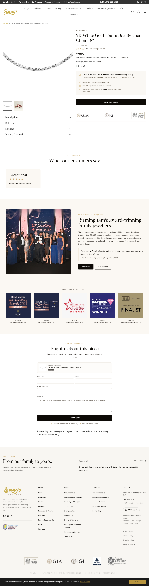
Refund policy (128, 536)
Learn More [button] (85, 582)
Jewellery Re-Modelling (100, 497)
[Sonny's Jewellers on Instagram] (145, 2)
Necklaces (42, 497)
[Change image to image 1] (7, 106)
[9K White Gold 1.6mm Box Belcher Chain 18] (38, 64)
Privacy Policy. (118, 467)
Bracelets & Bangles (46, 511)
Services (41, 529)
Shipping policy (128, 540)
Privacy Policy (52, 434)
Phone (43, 386)
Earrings (41, 506)
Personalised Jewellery (47, 520)
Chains (41, 502)
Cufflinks (41, 515)
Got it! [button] (137, 582)
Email (77, 377)
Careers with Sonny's (72, 532)
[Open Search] (132, 12)
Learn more (124, 58)
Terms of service (129, 544)
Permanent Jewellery (100, 506)
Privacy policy (128, 531)
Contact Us (68, 537)
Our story (86, 267)
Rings (40, 493)
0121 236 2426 (128, 499)
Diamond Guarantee (72, 520)
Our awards (103, 267)
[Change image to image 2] (18, 106)
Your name (40, 377)
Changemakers (69, 511)
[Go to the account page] (138, 12)
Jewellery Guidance (99, 502)
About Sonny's (69, 493)
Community (68, 506)
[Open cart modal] (144, 12)
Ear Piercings (97, 511)
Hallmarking (68, 515)
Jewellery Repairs (98, 493)
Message (40, 396)
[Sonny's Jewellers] (10, 12)
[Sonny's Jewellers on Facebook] (138, 2)
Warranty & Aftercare (72, 502)
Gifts (40, 524)
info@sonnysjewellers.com (133, 503)
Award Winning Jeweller (73, 497)
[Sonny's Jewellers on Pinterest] (141, 2)
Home (5, 23)
